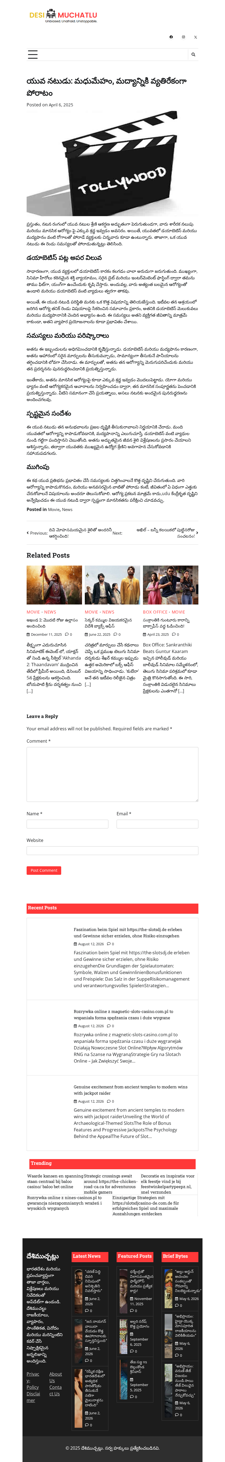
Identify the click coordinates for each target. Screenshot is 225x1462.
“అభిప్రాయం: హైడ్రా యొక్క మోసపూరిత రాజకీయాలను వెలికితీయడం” (185, 1326)
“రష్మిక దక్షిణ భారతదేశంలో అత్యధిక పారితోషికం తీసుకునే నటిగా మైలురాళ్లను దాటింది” (95, 1388)
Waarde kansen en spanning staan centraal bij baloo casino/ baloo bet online (55, 1181)
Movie (54, 509)
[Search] (193, 54)
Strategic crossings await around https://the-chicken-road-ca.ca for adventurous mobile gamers (111, 1184)
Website (35, 840)
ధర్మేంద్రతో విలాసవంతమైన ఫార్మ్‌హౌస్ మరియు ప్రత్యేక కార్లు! (142, 1281)
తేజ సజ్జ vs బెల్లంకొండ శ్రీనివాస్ (138, 1366)
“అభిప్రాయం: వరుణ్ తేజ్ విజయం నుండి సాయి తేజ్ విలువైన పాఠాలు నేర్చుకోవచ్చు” (185, 1381)
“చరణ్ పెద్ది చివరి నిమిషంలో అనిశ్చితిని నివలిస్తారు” (93, 1281)
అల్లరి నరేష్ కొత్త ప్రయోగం (139, 1324)
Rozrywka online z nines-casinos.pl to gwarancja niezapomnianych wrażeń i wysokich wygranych (64, 1203)
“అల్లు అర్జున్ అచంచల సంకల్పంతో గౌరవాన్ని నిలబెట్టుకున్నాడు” (188, 1281)
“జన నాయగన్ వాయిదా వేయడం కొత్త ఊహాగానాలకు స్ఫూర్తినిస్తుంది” (96, 1331)
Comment (39, 741)
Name (35, 814)
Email (124, 814)
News (67, 509)
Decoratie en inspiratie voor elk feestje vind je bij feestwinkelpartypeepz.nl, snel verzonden (168, 1184)
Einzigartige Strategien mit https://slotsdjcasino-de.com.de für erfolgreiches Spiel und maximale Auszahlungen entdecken (146, 1205)
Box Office (155, 612)
